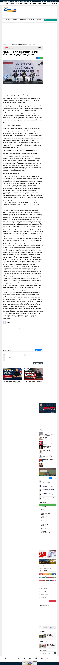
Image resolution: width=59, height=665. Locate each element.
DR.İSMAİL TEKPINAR (48, 464)
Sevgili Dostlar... (46, 460)
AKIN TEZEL (45, 437)
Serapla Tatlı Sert (47, 442)
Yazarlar (30, 660)
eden (9, 96)
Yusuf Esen (43, 597)
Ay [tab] (55, 478)
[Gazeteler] (50, 1)
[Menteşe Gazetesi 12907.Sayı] (45, 568)
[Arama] (41, 1)
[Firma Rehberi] (46, 1)
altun (15, 328)
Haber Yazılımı (38, 663)
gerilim (31, 328)
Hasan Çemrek (44, 594)
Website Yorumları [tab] (38, 350)
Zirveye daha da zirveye (47, 452)
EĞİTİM (30, 3)
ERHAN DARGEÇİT (47, 455)
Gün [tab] (50, 478)
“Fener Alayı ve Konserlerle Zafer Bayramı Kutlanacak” (47, 481)
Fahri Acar (43, 591)
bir (28, 96)
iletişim (19, 328)
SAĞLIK (39, 3)
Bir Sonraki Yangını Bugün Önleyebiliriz (48, 444)
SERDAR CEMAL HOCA (48, 433)
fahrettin (11, 328)
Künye (47, 660)
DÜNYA (34, 3)
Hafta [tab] (53, 478)
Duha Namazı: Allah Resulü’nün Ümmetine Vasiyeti (49, 435)
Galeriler (19, 660)
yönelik (40, 94)
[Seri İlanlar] (48, 1)
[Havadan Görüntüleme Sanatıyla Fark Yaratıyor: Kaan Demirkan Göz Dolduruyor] (42, 636)
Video (25, 660)
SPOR (21, 3)
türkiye (27, 328)
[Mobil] (39, 1)
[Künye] (53, 1)
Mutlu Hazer (44, 588)
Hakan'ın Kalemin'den (48, 459)
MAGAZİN (26, 3)
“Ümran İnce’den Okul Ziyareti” (47, 490)
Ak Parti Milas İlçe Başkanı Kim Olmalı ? (47, 585)
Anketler (36, 660)
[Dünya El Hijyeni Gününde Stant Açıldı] (42, 646)
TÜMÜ (54, 430)
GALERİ (49, 3)
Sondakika (13, 660)
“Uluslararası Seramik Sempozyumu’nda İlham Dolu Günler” (47, 495)
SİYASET (17, 3)
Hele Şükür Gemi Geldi (47, 438)
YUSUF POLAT (46, 450)
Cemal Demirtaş (47, 446)
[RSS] (55, 1)
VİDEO (53, 3)
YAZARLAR (44, 3)
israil (23, 328)
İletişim (42, 660)
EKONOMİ (12, 3)
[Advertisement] (35, 14)
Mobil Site (6, 660)
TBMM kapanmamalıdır (47, 456)
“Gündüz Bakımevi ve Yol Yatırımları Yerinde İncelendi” (46, 486)
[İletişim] (44, 1)
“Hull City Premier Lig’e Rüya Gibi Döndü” (20, 1)
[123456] (47, 616)
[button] (56, 4)
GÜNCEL (6, 3)
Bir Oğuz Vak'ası (46, 447)
